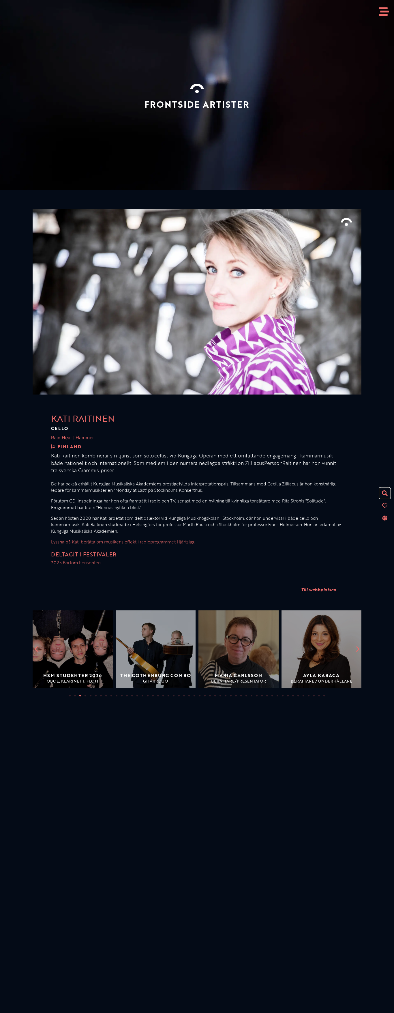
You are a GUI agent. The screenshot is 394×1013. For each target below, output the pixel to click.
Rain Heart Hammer (72, 437)
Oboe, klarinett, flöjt (73, 681)
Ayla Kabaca (321, 675)
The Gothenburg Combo (155, 675)
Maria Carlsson (238, 675)
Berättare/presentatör (238, 681)
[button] (36, 649)
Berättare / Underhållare (321, 681)
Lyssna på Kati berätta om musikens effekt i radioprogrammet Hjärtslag (122, 542)
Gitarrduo (155, 681)
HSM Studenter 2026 (72, 675)
